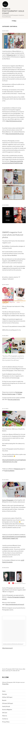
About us (4, 715)
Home (3, 691)
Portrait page (18, 392)
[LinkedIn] (6, 677)
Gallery (20, 394)
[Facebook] (3, 677)
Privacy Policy (5, 684)
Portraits (4, 694)
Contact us (5, 718)
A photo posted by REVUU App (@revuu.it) (13, 643)
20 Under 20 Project (7, 703)
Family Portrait (6, 706)
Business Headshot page (8, 394)
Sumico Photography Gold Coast (13, 11)
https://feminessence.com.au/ (14, 121)
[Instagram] (5, 677)
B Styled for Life (11, 55)
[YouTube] (8, 677)
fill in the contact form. (14, 399)
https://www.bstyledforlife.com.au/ (15, 133)
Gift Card (4, 712)
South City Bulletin (9, 470)
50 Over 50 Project (7, 697)
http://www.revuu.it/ (7, 648)
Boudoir (4, 700)
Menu (14, 20)
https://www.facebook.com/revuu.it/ (14, 604)
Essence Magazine (7, 709)
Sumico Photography (7, 500)
